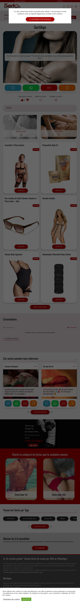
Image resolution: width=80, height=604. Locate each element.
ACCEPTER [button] (26, 599)
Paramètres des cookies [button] (11, 599)
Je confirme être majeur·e (40, 19)
